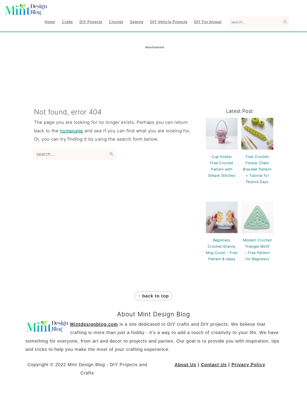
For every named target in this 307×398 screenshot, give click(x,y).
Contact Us (214, 364)
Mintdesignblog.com (94, 324)
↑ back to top (153, 295)
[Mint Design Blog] (26, 12)
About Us (185, 364)
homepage (71, 130)
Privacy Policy (248, 364)
